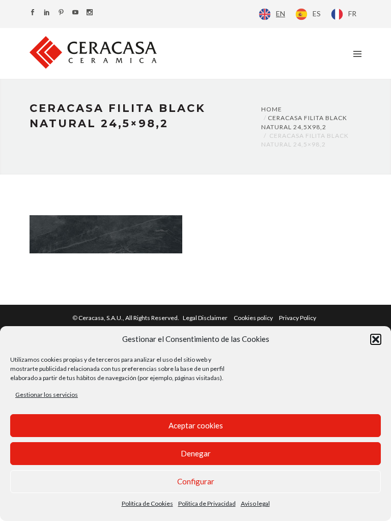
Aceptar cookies (196, 425)
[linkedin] (47, 13)
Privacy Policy (297, 318)
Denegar (196, 453)
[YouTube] (75, 13)
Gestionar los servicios (46, 394)
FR (352, 13)
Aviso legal (255, 503)
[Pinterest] (61, 13)
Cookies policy (253, 318)
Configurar (195, 481)
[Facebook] (33, 13)
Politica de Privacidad (207, 503)
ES (317, 13)
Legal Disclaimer (205, 318)
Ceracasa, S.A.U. (129, 318)
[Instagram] (90, 13)
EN (280, 13)
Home (271, 109)
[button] (376, 339)
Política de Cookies (147, 503)
